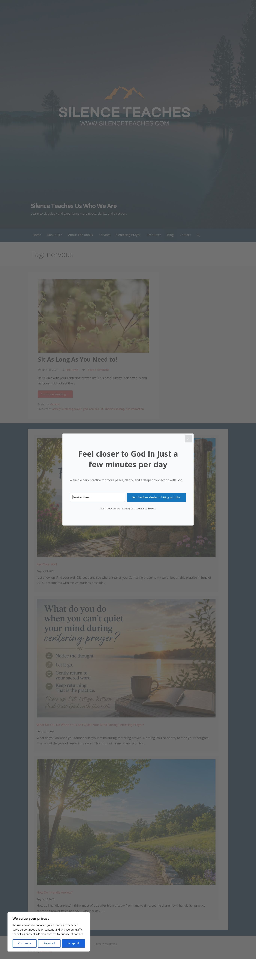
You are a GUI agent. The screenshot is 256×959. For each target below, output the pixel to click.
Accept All (73, 943)
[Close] (188, 438)
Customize (24, 943)
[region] (48, 932)
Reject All (49, 943)
